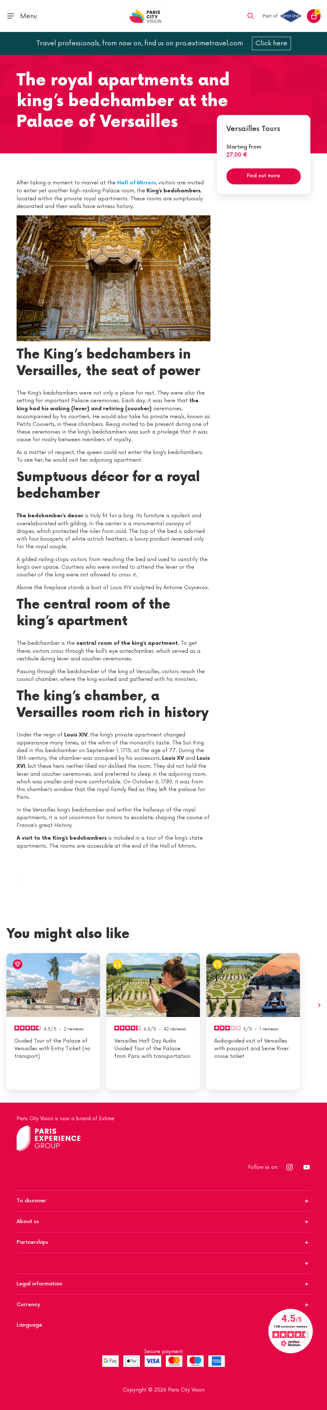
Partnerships (32, 1242)
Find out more (263, 176)
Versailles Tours (253, 129)
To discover (31, 1201)
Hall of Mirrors (136, 183)
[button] (251, 15)
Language (29, 1325)
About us (28, 1222)
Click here (271, 43)
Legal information (39, 1284)
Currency (28, 1305)
